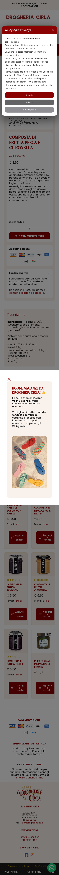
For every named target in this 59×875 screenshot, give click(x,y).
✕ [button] (53, 30)
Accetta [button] (29, 95)
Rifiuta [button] (29, 102)
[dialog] (29, 71)
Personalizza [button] (29, 109)
